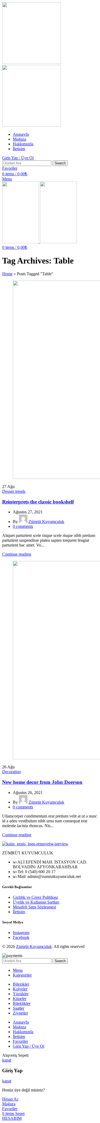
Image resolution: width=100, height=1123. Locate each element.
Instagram (21, 932)
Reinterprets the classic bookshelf (38, 502)
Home (7, 274)
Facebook (21, 937)
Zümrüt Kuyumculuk (34, 946)
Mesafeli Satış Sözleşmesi (34, 907)
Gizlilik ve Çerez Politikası (35, 897)
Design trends (13, 491)
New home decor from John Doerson (42, 782)
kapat (6, 1060)
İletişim (19, 911)
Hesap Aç (10, 1099)
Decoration (11, 771)
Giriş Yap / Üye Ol (28, 1046)
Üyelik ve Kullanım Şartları (36, 902)
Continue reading (16, 554)
